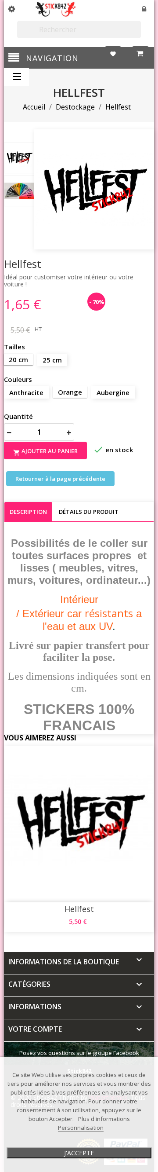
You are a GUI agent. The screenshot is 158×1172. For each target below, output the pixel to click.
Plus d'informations (104, 1119)
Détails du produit (88, 512)
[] (137, 34)
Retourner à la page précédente (60, 479)
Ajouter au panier (45, 451)
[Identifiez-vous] (144, 9)
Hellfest (79, 909)
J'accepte (79, 1153)
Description (28, 512)
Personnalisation (81, 1128)
